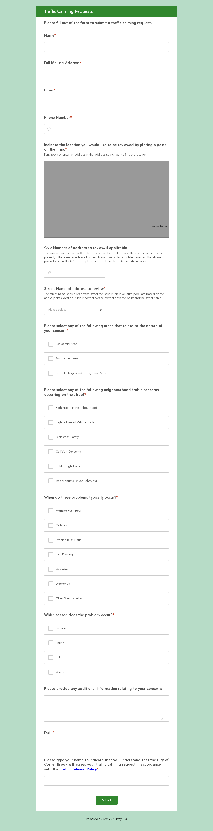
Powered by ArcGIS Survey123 (106, 819)
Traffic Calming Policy (78, 769)
